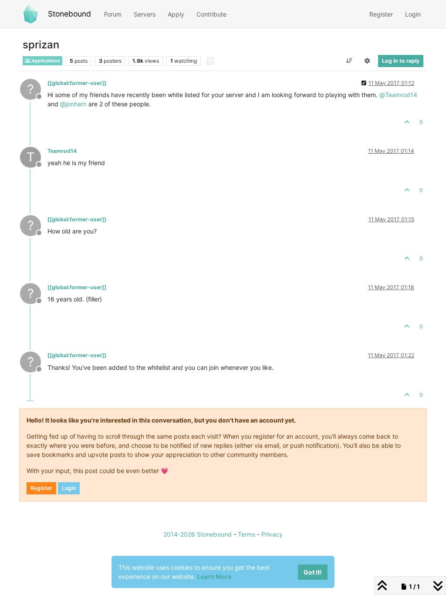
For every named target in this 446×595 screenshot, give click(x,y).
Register (41, 488)
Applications (45, 61)
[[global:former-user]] (76, 83)
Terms (246, 534)
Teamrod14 (62, 151)
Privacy (272, 534)
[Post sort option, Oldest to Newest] (349, 61)
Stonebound (69, 13)
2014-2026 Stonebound (197, 534)
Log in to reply (400, 60)
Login (69, 488)
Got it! (313, 572)
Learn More (214, 576)
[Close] (416, 420)
